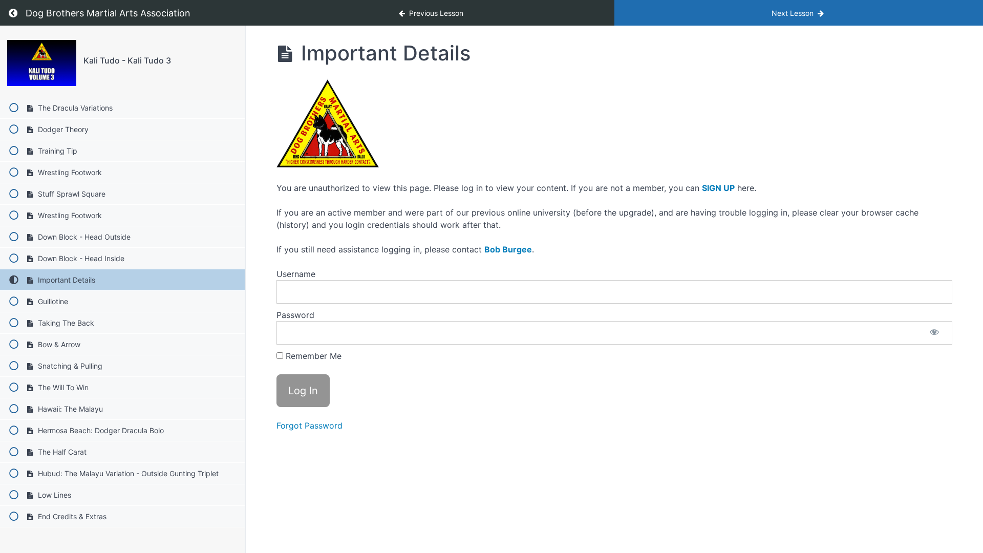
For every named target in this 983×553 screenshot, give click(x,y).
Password (295, 315)
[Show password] (934, 333)
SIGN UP (718, 188)
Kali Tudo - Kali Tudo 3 (127, 60)
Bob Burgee (508, 249)
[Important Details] (41, 63)
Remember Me (312, 356)
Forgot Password (309, 425)
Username (295, 274)
